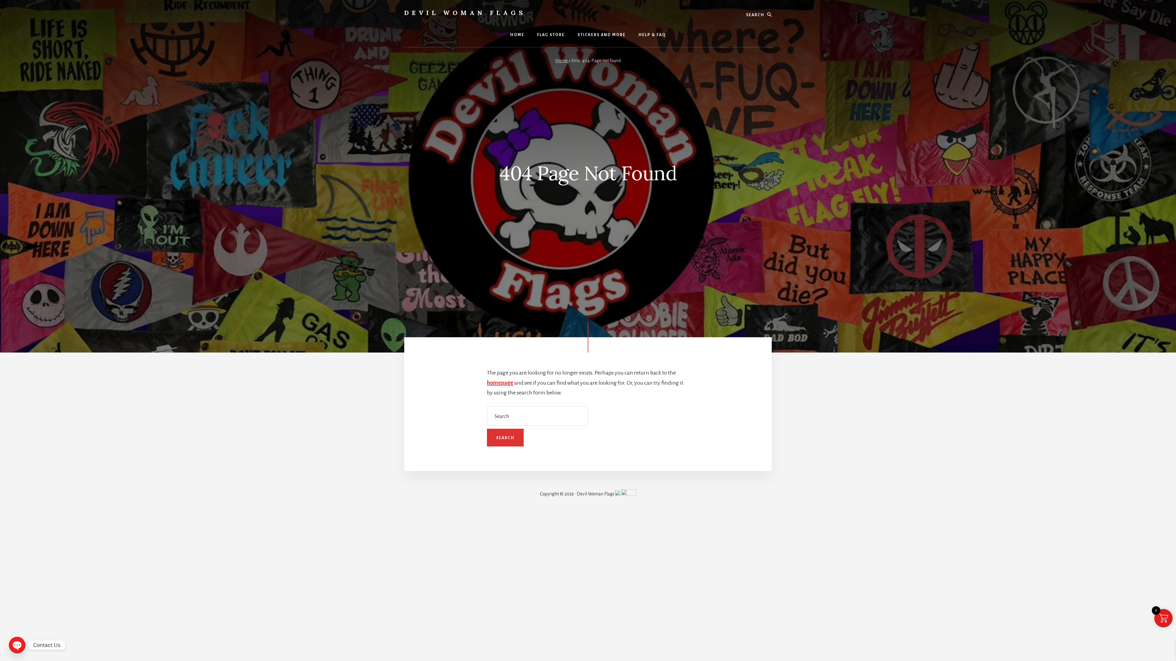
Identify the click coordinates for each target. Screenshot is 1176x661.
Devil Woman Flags (465, 13)
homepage (500, 383)
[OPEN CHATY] (17, 645)
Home (561, 60)
